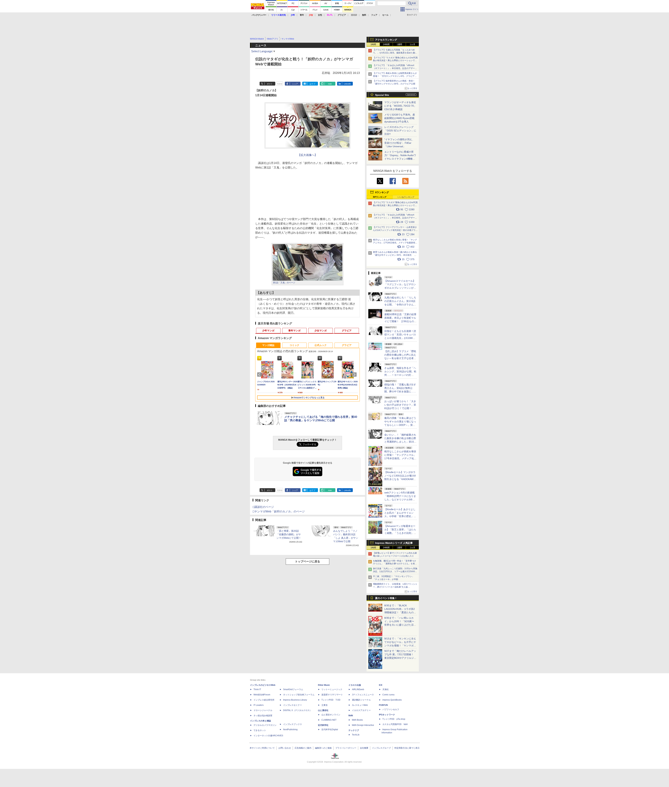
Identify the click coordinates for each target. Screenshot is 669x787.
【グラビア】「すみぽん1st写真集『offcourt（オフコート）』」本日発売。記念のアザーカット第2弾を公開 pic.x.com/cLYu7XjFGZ (395, 218)
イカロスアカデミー (361, 710)
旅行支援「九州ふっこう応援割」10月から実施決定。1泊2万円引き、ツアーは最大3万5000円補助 (395, 571)
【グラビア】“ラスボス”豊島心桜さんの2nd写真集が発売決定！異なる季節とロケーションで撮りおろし (395, 60)
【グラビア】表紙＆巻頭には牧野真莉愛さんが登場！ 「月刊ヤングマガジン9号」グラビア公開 (395, 76)
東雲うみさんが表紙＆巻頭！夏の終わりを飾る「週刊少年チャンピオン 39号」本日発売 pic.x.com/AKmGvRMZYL (395, 255)
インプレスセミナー (292, 705)
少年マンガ (268, 330)
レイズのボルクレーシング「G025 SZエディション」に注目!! (400, 130)
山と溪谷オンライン (330, 714)
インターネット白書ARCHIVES (268, 735)
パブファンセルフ (390, 709)
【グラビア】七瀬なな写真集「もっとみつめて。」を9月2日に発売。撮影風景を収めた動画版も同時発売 (395, 53)
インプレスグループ (381, 748)
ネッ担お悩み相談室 (262, 715)
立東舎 (324, 705)
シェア (295, 84)
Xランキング (382, 192)
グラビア (347, 330)
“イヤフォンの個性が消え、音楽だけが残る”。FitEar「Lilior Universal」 (399, 143)
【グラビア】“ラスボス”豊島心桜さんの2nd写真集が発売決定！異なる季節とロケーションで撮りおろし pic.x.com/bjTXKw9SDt (395, 205)
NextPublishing (290, 729)
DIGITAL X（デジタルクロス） (297, 710)
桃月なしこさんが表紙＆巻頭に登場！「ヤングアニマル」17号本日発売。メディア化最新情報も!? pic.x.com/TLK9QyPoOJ (395, 243)
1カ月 (412, 44)
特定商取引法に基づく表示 (407, 748)
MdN (350, 715)
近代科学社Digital (329, 729)
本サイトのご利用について (262, 748)
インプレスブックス (292, 724)
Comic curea (388, 694)
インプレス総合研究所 (263, 700)
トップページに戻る (307, 561)
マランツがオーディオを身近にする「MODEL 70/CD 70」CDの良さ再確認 (400, 106)
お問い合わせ (284, 748)
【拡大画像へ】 (307, 154)
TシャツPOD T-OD (330, 700)
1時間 (373, 44)
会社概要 (364, 748)
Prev (260, 374)
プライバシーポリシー (345, 748)
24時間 (386, 44)
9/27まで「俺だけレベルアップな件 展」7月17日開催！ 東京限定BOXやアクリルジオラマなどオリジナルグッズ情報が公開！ (400, 658)
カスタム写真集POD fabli (395, 724)
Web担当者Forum (261, 694)
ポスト (270, 84)
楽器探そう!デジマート (332, 694)
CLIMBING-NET (328, 720)
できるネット (259, 730)
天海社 (385, 689)
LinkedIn (347, 84)
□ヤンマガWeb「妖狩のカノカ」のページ (279, 511)
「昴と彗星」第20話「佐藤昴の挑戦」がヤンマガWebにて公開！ (288, 534)
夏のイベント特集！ (386, 598)
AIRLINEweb (358, 689)
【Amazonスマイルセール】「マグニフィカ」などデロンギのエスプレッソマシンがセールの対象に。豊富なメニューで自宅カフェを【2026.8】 (400, 287)
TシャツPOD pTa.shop (393, 719)
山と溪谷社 (323, 710)
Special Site (382, 95)
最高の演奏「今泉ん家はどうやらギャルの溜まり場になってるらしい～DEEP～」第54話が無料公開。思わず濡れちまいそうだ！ (400, 425)
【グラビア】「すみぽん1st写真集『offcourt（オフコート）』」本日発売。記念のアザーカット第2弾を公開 (395, 68)
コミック (294, 345)
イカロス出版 (354, 685)
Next (355, 374)
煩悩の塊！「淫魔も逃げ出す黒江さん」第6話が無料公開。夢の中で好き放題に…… (400, 388)
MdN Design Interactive (363, 725)
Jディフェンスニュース (363, 694)
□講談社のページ (263, 506)
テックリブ (353, 730)
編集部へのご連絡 (323, 748)
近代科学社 (323, 725)
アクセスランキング (386, 39)
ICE (380, 685)
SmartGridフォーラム (293, 689)
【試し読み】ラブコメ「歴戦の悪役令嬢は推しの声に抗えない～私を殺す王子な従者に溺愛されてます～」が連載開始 (400, 358)
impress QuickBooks (392, 700)
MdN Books (357, 720)
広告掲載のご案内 (303, 748)
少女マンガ (320, 330)
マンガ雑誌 (268, 345)
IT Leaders (258, 705)
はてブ (312, 84)
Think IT (257, 689)
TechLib (355, 735)
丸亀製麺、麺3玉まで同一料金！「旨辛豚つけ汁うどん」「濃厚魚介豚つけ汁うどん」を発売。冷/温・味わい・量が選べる (394, 564)
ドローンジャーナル (262, 710)
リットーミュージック (331, 689)
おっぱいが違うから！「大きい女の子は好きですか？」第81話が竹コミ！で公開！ (400, 405)
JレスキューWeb (360, 705)
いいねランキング (406, 197)
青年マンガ (294, 330)
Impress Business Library (295, 700)
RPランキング (379, 197)
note (330, 84)
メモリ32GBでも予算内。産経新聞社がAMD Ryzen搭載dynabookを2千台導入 (399, 118)
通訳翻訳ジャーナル (361, 700)
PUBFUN (383, 705)
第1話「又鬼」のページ (284, 282)
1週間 (399, 44)
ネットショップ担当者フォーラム (298, 694)
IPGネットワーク (387, 714)
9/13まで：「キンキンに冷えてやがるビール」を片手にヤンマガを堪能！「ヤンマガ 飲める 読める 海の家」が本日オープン (400, 645)
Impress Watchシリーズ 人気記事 (394, 543)
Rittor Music (324, 685)
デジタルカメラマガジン (264, 725)
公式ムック (320, 345)
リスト (280, 84)
